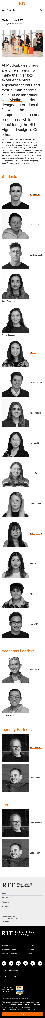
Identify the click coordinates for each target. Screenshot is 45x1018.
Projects (8, 24)
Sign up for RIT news (12, 977)
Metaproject (11, 10)
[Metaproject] (18, 885)
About (4, 893)
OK (22, 1014)
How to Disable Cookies (26, 1009)
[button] (3, 10)
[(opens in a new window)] (4, 963)
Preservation (6, 906)
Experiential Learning (10, 949)
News (30, 954)
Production (6, 902)
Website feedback (11, 970)
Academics (6, 945)
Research (31, 941)
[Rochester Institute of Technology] (22, 3)
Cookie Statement (9, 1009)
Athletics (31, 949)
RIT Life (31, 945)
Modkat (12, 65)
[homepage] (3, 24)
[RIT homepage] (18, 933)
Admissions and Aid (9, 954)
